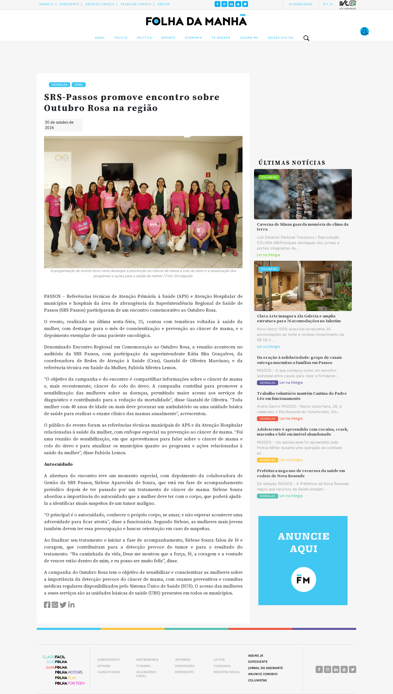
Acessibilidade (301, 4)
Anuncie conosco (99, 4)
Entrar (164, 4)
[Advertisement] (303, 109)
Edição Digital (281, 37)
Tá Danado (221, 37)
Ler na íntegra (268, 255)
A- (332, 4)
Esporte (168, 37)
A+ (325, 4)
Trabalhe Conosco (136, 4)
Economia (193, 37)
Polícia (121, 37)
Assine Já (46, 4)
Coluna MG (249, 37)
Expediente (69, 4)
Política (144, 37)
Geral (100, 37)
